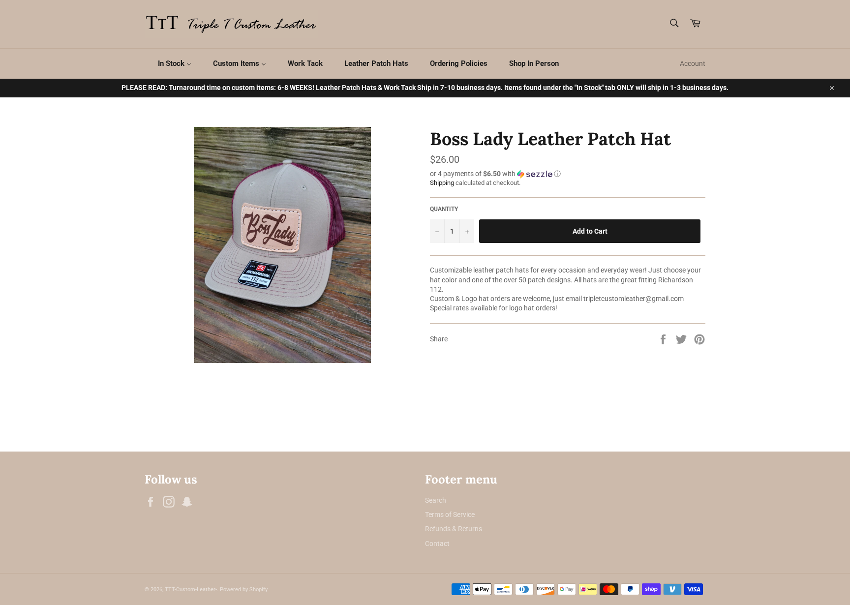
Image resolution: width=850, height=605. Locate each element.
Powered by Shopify (244, 589)
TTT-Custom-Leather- (191, 589)
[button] (567, 174)
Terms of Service (450, 514)
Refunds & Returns (453, 529)
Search (435, 500)
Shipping (442, 182)
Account (692, 63)
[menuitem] (168, 64)
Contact (437, 543)
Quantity (444, 209)
